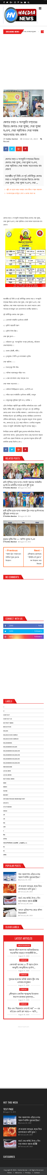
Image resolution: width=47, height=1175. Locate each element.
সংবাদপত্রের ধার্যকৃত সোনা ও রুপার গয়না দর (21, 193)
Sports (5, 803)
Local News (7, 775)
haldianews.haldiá (10, 747)
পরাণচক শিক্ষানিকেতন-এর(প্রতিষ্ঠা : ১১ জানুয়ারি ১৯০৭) (15, 843)
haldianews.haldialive (11, 751)
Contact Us (7, 719)
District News (8, 723)
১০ (3, 711)
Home (9, 1172)
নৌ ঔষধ (5, 839)
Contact (36, 31)
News (5, 787)
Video (5, 811)
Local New (7, 771)
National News (8, 779)
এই (4, 815)
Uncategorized (24, 945)
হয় (3, 851)
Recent (6, 141)
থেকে (4, 827)
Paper (5, 791)
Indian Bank (7, 767)
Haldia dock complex (10, 739)
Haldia (5, 731)
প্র (3, 847)
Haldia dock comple (10, 735)
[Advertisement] (23, 60)
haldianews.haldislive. (11, 763)
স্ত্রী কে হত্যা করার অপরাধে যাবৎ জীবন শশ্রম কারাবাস (24, 189)
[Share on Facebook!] (5, 149)
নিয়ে (4, 835)
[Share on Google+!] (19, 149)
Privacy (28, 1172)
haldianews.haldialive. (11, 755)
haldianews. (7, 743)
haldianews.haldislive (11, 759)
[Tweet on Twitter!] (12, 149)
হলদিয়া (4, 855)
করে (4, 823)
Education (7, 727)
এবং (4, 819)
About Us (18, 1172)
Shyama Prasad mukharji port (14, 799)
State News (7, 807)
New (4, 783)
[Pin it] (25, 149)
